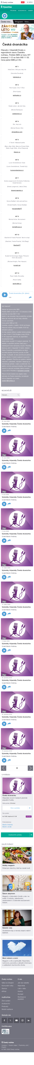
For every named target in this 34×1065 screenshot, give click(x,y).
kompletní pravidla (23, 370)
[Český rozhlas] (7, 2)
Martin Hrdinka (7, 825)
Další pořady (7, 844)
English (4, 1047)
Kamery (30, 10)
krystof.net (17, 265)
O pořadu (6, 775)
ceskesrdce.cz (17, 113)
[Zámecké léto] (17, 32)
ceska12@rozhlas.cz (8, 380)
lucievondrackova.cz (17, 170)
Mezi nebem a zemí (10, 958)
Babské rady (7, 928)
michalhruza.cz (17, 227)
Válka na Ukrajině (8, 983)
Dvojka (28, 816)
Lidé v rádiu (22, 988)
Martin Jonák (7, 827)
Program (13, 10)
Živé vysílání (6, 1001)
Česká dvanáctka (9, 795)
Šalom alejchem (8, 893)
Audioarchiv (22, 10)
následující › (30, 768)
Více (27, 22)
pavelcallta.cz (17, 283)
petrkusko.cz (17, 95)
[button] (30, 297)
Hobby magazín (8, 865)
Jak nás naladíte (23, 983)
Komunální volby (7, 986)
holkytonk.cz (17, 77)
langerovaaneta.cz (17, 190)
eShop (4, 991)
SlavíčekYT (17, 245)
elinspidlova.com (17, 132)
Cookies (4, 1045)
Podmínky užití (23, 1045)
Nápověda (21, 986)
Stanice (4, 988)
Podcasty (5, 1006)
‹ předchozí (3, 768)
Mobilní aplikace (7, 1009)
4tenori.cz (17, 152)
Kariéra (20, 991)
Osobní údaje (13, 1045)
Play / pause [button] (5, 294)
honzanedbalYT (17, 208)
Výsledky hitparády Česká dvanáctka (16, 424)
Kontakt (20, 994)
